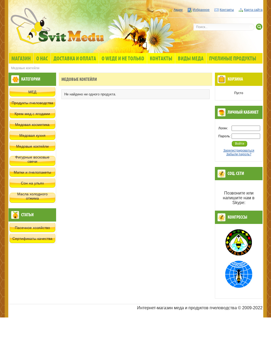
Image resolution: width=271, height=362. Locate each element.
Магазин (21, 59)
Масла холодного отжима (32, 196)
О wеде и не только (123, 59)
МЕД (32, 92)
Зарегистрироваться (238, 150)
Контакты (227, 10)
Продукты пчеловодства (32, 103)
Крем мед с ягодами (32, 114)
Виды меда (191, 59)
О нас (42, 59)
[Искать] (259, 27)
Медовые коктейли (32, 146)
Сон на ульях (32, 183)
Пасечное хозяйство (32, 228)
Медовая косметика (32, 124)
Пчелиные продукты (232, 59)
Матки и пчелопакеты (32, 172)
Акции (178, 10)
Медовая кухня (32, 135)
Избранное (201, 10)
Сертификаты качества (32, 238)
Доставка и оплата (74, 59)
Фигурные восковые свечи (32, 159)
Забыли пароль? (238, 154)
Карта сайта (253, 10)
